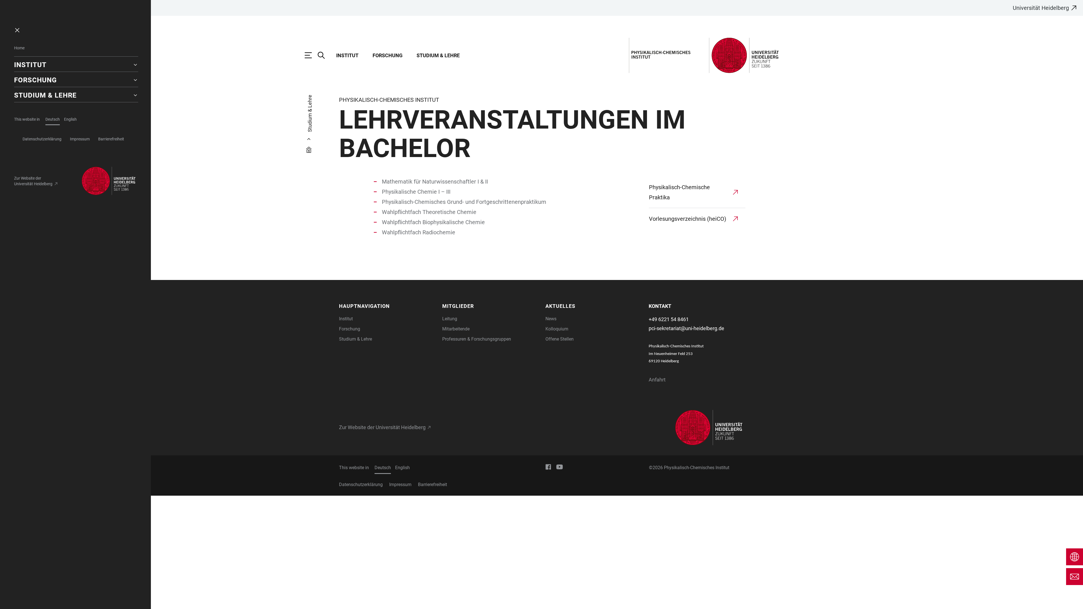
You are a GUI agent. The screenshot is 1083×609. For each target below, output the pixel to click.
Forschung (387, 55)
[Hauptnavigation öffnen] (311, 55)
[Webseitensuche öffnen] (324, 55)
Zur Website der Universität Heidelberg (33, 181)
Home (19, 48)
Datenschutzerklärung (42, 139)
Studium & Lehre (438, 55)
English (70, 119)
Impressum (80, 139)
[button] (76, 65)
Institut (347, 55)
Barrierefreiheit (111, 139)
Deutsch (52, 119)
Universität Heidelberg (1041, 8)
